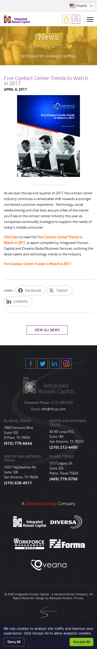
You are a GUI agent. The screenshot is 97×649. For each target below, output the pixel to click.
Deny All (14, 642)
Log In (66, 19)
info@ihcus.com (53, 409)
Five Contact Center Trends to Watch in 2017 (37, 263)
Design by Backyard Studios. (54, 598)
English (81, 5)
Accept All (81, 642)
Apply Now (76, 19)
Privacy (79, 598)
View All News (47, 330)
